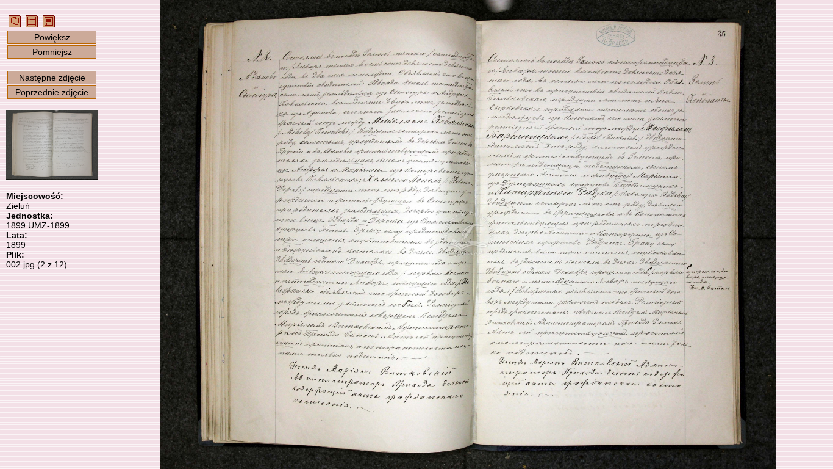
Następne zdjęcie (52, 77)
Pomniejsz (52, 52)
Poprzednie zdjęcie (51, 92)
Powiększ (52, 37)
